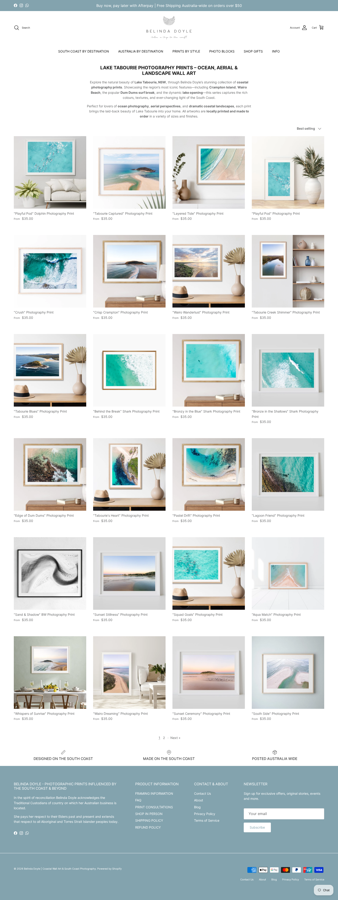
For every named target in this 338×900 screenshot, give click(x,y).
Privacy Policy (204, 814)
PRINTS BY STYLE (186, 51)
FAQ (138, 800)
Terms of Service (206, 820)
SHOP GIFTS (253, 51)
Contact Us (202, 793)
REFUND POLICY (148, 827)
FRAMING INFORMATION (154, 793)
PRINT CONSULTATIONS (154, 807)
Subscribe (257, 827)
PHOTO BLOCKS (222, 51)
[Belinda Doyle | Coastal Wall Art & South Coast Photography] (169, 28)
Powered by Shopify (109, 868)
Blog (197, 807)
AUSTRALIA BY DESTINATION (140, 51)
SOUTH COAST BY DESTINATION (83, 51)
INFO (276, 51)
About (198, 800)
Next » (175, 738)
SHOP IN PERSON (149, 814)
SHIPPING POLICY (149, 820)
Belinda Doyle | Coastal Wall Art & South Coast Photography (60, 868)
